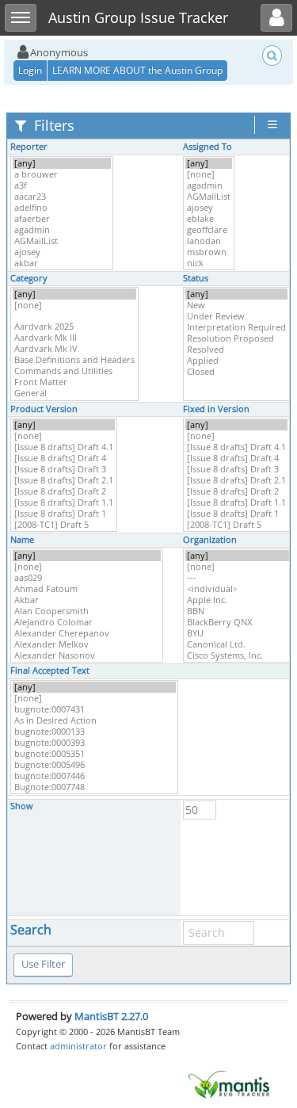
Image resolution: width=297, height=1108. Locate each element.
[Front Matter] (74, 382)
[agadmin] (62, 229)
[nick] (208, 263)
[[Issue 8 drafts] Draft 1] (64, 513)
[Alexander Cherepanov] (87, 633)
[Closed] (236, 371)
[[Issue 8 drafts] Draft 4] (64, 458)
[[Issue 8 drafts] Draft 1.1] (64, 502)
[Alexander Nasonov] (87, 655)
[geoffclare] (208, 229)
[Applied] (236, 360)
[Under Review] (236, 316)
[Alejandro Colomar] (87, 622)
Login (30, 70)
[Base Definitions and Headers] (74, 359)
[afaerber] (62, 218)
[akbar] (62, 263)
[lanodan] (208, 240)
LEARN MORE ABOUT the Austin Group (137, 70)
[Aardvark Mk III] (74, 337)
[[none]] (208, 174)
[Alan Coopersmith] (87, 611)
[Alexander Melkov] (87, 644)
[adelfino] (62, 207)
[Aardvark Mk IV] (74, 348)
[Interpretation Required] (236, 327)
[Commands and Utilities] (74, 370)
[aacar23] (62, 196)
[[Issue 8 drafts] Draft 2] (64, 491)
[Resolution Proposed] (236, 338)
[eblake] (208, 218)
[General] (74, 393)
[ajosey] (62, 252)
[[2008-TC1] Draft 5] (64, 524)
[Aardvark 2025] (74, 326)
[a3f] (62, 185)
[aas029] (87, 577)
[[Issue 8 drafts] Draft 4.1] (64, 447)
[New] (236, 305)
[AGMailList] (62, 240)
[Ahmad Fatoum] (87, 588)
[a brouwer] (62, 174)
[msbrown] (208, 252)
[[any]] (62, 163)
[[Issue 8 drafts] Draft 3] (64, 469)
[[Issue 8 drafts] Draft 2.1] (64, 480)
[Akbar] (87, 600)
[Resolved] (236, 349)
